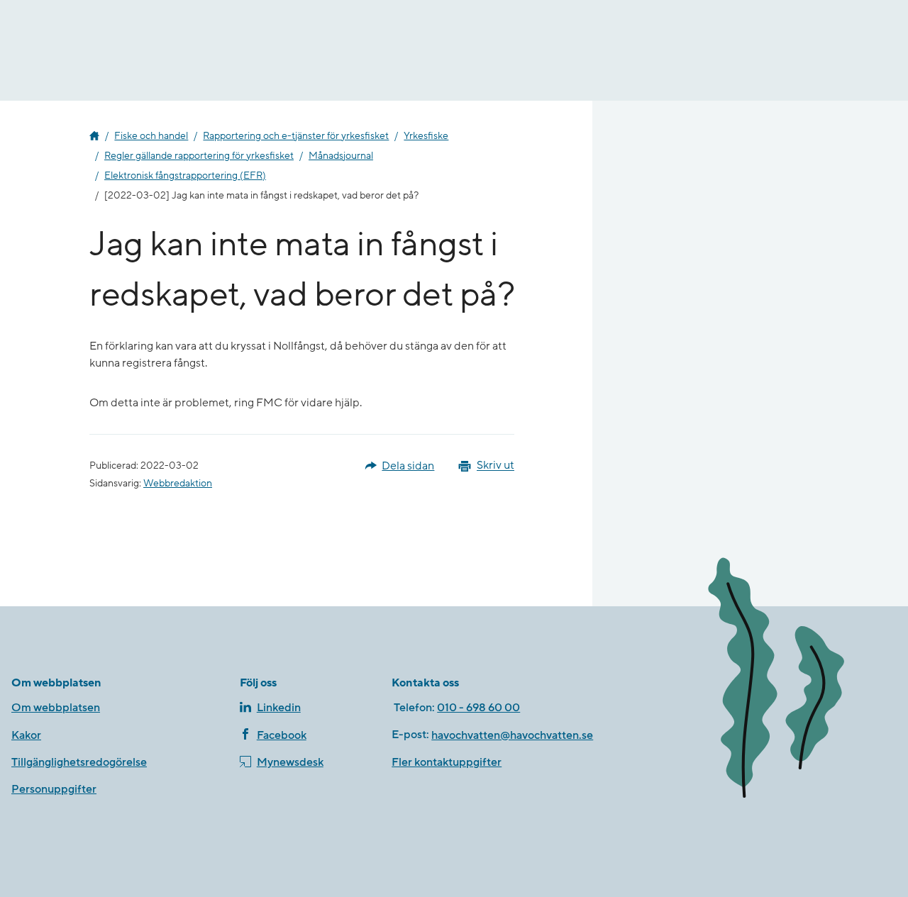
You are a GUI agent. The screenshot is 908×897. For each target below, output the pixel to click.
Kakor (26, 735)
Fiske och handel (151, 136)
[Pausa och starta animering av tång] (796, 681)
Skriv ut (495, 466)
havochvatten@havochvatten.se (512, 735)
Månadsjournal (341, 156)
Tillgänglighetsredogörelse (79, 762)
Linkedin (279, 708)
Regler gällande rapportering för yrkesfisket (199, 156)
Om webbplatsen (55, 708)
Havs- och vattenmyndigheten (94, 136)
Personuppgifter (53, 789)
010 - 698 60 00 (478, 708)
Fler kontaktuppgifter (447, 762)
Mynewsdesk (290, 762)
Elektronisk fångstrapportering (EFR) (185, 175)
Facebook (281, 735)
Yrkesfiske (426, 136)
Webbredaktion (177, 483)
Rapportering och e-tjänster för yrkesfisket (296, 136)
